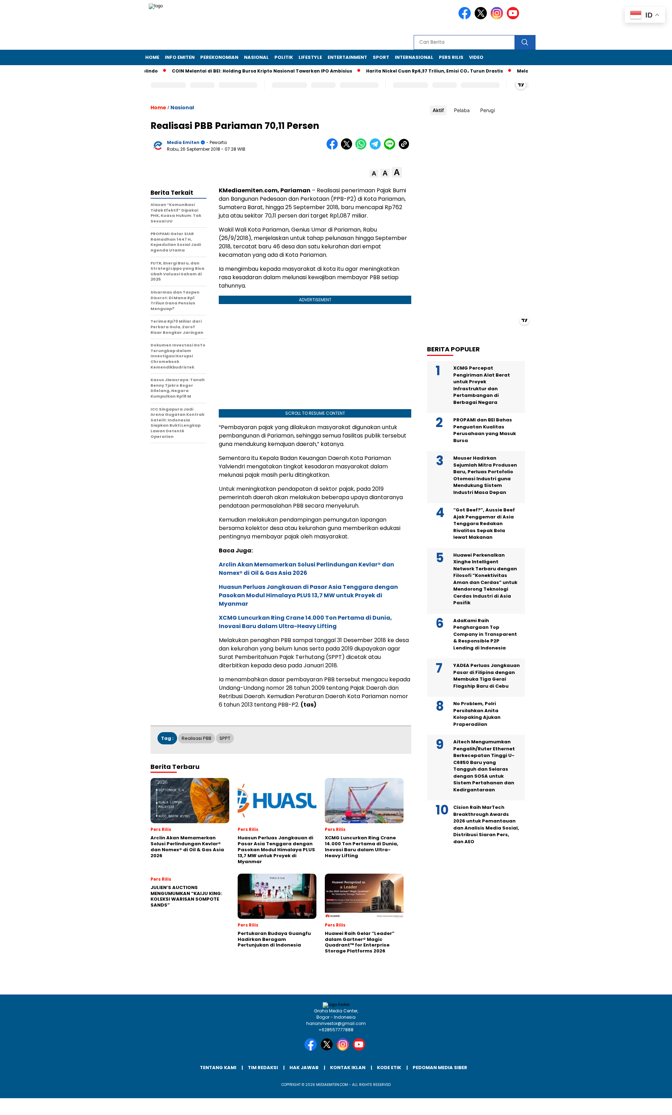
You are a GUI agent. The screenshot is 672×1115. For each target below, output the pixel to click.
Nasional (256, 57)
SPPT (224, 738)
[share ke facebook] (334, 148)
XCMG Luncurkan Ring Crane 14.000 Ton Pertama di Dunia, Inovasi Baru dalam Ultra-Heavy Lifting (305, 622)
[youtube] (514, 17)
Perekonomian (219, 57)
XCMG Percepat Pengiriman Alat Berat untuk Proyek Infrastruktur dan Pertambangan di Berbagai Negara (481, 385)
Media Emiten (183, 142)
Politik (283, 57)
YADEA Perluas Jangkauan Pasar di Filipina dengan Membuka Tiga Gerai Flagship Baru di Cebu (486, 675)
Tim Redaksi (263, 1067)
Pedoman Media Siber (440, 1067)
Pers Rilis (451, 57)
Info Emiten (180, 57)
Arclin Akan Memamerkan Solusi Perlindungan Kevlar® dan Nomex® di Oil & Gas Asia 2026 (306, 568)
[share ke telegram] (377, 148)
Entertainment (347, 57)
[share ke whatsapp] (362, 148)
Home (152, 57)
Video (476, 57)
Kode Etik (389, 1067)
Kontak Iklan (347, 1067)
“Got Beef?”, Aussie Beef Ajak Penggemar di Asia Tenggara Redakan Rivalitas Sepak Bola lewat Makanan (484, 524)
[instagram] (498, 17)
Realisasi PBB (196, 738)
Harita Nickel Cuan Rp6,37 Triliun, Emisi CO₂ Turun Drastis (413, 71)
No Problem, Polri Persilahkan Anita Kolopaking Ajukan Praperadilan (476, 714)
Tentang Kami (218, 1067)
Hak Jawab (303, 1067)
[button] (374, 174)
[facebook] (465, 17)
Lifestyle (310, 57)
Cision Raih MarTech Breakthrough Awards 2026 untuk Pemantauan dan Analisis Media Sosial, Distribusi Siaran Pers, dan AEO (486, 824)
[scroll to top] (646, 1104)
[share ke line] (391, 148)
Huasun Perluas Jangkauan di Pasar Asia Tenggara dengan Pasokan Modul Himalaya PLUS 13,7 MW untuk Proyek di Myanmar (308, 595)
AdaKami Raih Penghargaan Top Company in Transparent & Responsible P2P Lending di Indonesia (485, 634)
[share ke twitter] (348, 148)
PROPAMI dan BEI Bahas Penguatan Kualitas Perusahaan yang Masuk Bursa (484, 430)
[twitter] (482, 17)
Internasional (414, 57)
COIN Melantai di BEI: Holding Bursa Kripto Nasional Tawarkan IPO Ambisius (241, 71)
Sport (381, 57)
